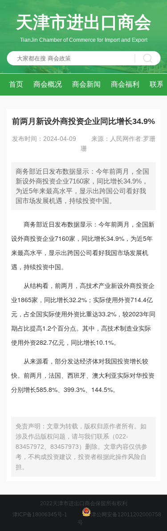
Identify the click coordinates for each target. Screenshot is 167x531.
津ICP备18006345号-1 (39, 514)
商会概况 (47, 84)
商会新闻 (86, 84)
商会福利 (125, 84)
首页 (16, 84)
